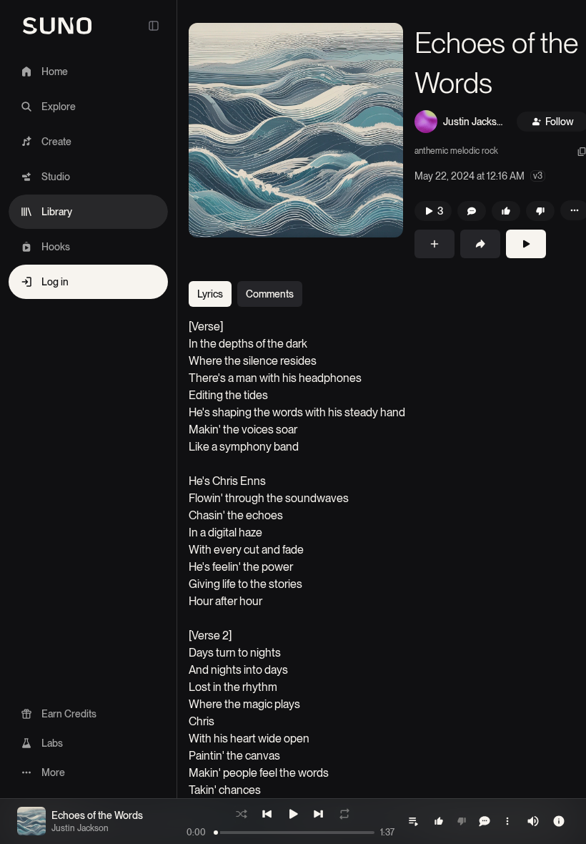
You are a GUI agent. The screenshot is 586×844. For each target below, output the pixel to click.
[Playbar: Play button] (293, 814)
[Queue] (413, 821)
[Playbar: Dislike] (462, 821)
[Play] (526, 244)
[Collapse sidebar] (153, 25)
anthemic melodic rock (456, 151)
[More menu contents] (507, 821)
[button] (296, 130)
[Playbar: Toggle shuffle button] (242, 814)
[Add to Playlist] (434, 244)
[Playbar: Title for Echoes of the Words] (31, 821)
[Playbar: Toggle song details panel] (559, 821)
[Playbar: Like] (439, 821)
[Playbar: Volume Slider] (533, 821)
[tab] (210, 294)
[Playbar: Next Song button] (319, 814)
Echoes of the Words (97, 815)
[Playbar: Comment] (485, 821)
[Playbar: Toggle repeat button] (344, 814)
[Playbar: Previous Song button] (267, 814)
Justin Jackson (472, 122)
